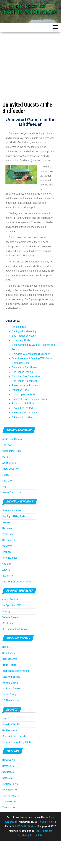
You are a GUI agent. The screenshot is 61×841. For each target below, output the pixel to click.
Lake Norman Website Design (16, 581)
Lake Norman (48, 821)
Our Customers (9, 730)
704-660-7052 (19, 826)
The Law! (6, 445)
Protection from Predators (26, 385)
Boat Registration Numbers (15, 670)
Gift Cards (7, 647)
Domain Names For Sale (14, 736)
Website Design (10, 617)
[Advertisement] (30, 64)
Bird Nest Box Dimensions (26, 376)
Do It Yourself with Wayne (15, 629)
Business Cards (9, 658)
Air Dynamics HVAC (11, 605)
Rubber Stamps (10, 694)
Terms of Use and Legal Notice (17, 742)
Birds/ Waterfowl (10, 468)
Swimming (7, 528)
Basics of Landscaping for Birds (29, 399)
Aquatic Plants (9, 462)
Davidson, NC (8, 771)
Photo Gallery (8, 534)
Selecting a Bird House (24, 367)
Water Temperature (11, 451)
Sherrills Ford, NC (10, 795)
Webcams (7, 546)
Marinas (6, 522)
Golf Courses (8, 540)
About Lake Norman (12, 439)
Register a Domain (11, 688)
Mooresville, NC (10, 789)
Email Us (32, 826)
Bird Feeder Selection (24, 335)
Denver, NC (7, 777)
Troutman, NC (9, 807)
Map (4, 486)
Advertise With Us (11, 724)
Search (5, 718)
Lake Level (7, 480)
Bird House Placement (24, 381)
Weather (6, 456)
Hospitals (6, 551)
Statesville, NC (9, 801)
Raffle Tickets (9, 664)
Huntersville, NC (10, 783)
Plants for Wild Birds (23, 403)
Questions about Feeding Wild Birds (32, 358)
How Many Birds (21, 340)
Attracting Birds (20, 390)
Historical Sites (9, 557)
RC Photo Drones (10, 700)
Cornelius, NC (8, 765)
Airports (6, 569)
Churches (6, 563)
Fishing (5, 474)
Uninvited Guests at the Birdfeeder (31, 354)
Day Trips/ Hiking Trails (13, 516)
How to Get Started (22, 408)
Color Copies (8, 653)
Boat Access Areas (11, 510)
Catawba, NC (8, 760)
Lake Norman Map (11, 676)
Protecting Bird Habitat (24, 412)
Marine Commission (11, 492)
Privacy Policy (37, 835)
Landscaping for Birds (24, 394)
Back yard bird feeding (24, 331)
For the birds (19, 326)
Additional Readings (23, 417)
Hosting (6, 611)
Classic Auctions (10, 599)
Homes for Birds (21, 363)
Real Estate (7, 575)
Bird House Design (22, 372)
